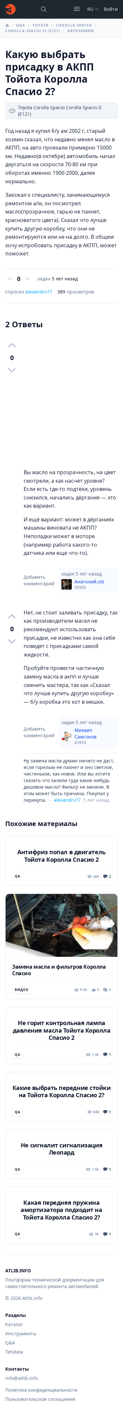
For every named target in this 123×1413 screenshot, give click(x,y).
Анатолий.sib (89, 584)
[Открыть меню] (77, 9)
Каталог (14, 1324)
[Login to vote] (9, 278)
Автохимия (80, 30)
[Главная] (10, 9)
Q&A (20, 25)
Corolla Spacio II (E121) (32, 30)
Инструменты (20, 1333)
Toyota (40, 25)
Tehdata (14, 1352)
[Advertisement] (61, 398)
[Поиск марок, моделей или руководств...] (43, 9)
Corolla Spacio (74, 25)
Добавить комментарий (39, 580)
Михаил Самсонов (85, 736)
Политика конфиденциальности (41, 1390)
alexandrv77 (38, 292)
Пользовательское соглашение (40, 1399)
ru (90, 9)
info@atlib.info (21, 1378)
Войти (111, 9)
